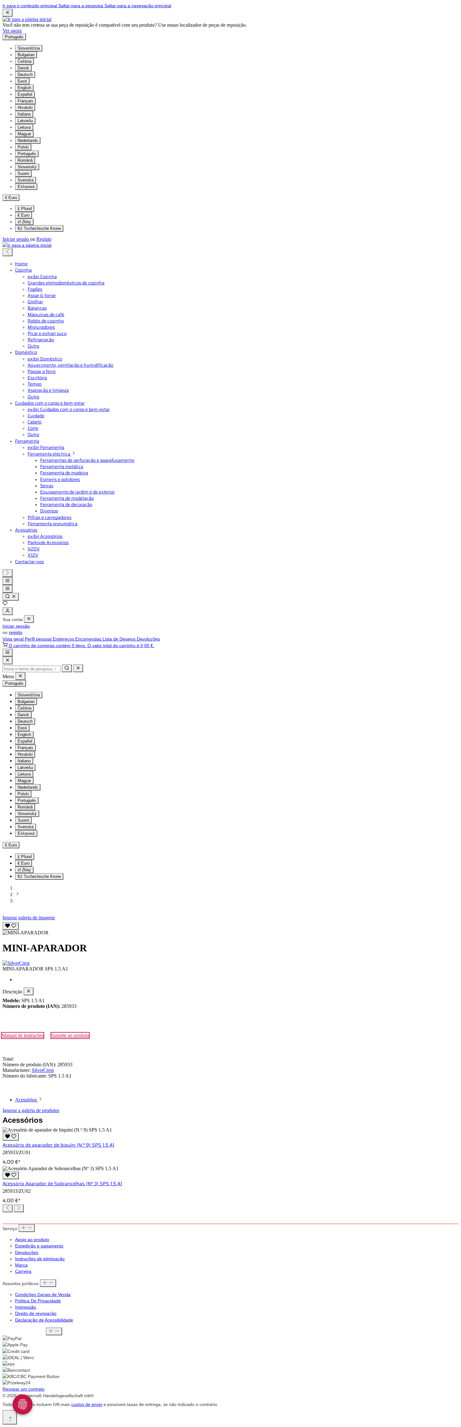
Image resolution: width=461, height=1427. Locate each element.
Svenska (26, 180)
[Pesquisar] (11, 597)
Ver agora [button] (12, 30)
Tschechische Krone (39, 228)
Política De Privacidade (38, 1300)
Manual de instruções (23, 1035)
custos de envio (86, 1404)
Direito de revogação (35, 1313)
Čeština (24, 61)
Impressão (25, 1307)
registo (15, 632)
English (24, 87)
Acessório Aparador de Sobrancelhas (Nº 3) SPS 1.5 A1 (62, 1183)
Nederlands (28, 140)
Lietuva (24, 127)
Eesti (22, 81)
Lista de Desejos (120, 638)
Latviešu (25, 120)
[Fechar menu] (29, 619)
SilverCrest (43, 1070)
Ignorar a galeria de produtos (31, 1110)
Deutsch (25, 74)
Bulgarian (26, 54)
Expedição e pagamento (39, 1245)
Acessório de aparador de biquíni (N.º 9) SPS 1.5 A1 (58, 1145)
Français (25, 101)
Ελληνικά (26, 186)
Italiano (24, 114)
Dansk (23, 68)
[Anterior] (8, 252)
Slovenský (27, 167)
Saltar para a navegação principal (137, 5)
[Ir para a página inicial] (27, 19)
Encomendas (89, 638)
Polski (23, 147)
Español (25, 94)
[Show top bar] (8, 653)
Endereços (64, 638)
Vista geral (14, 638)
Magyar (24, 134)
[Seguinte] (8, 573)
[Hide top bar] (8, 13)
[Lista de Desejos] (5, 604)
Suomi (23, 173)
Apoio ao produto (32, 1239)
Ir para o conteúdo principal (30, 5)
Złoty (24, 221)
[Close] (8, 660)
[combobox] (32, 669)
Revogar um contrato (24, 1389)
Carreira (23, 1271)
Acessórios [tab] (26, 1099)
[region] (230, 928)
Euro (23, 215)
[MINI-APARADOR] (26, 933)
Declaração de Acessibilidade (44, 1319)
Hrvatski (25, 107)
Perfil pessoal (39, 638)
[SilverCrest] (230, 963)
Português (27, 153)
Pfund (25, 208)
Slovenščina (29, 48)
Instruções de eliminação (40, 1258)
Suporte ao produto (70, 1035)
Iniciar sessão (16, 239)
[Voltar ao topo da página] (10, 1417)
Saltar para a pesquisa (81, 5)
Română (25, 160)
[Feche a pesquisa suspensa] (78, 668)
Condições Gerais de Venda (43, 1294)
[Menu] (8, 581)
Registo (43, 239)
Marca (21, 1265)
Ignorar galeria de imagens (29, 917)
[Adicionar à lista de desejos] (11, 926)
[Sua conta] (8, 611)
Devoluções (148, 638)
